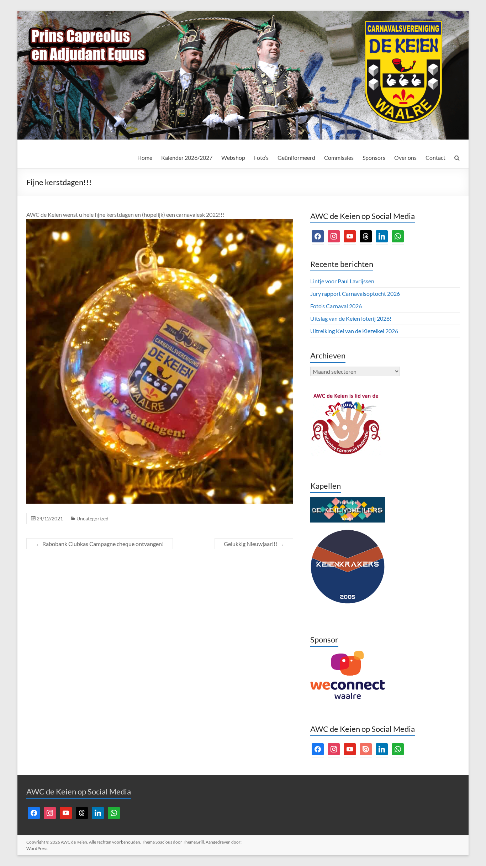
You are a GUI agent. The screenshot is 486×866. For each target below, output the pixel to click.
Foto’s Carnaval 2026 (336, 306)
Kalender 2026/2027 (186, 157)
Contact (435, 157)
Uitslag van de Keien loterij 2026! (350, 318)
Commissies (339, 157)
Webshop (233, 157)
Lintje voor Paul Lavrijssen (342, 281)
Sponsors (374, 157)
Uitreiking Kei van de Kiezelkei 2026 (354, 330)
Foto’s (261, 157)
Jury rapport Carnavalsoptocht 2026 (355, 293)
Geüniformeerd (296, 157)
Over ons (405, 157)
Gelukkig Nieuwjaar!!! (254, 543)
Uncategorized (92, 518)
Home (144, 157)
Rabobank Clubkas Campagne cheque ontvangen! (100, 543)
